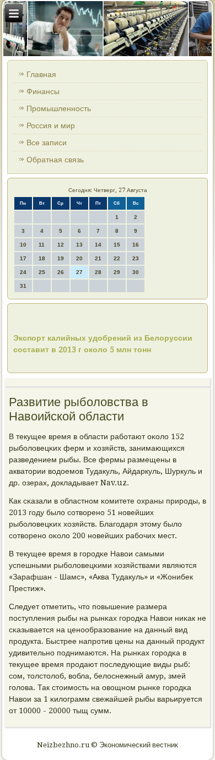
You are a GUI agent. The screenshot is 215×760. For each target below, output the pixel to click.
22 (117, 258)
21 (98, 258)
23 (135, 258)
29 (117, 272)
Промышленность (58, 108)
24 (23, 272)
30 (135, 272)
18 (42, 258)
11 (42, 245)
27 (79, 272)
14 (98, 245)
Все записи (46, 142)
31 (23, 286)
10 (23, 245)
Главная (41, 74)
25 (42, 272)
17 (23, 258)
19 (60, 258)
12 (60, 245)
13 (79, 245)
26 (60, 272)
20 (79, 258)
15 (117, 245)
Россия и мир (50, 125)
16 (135, 245)
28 (98, 272)
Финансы (43, 91)
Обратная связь (55, 159)
